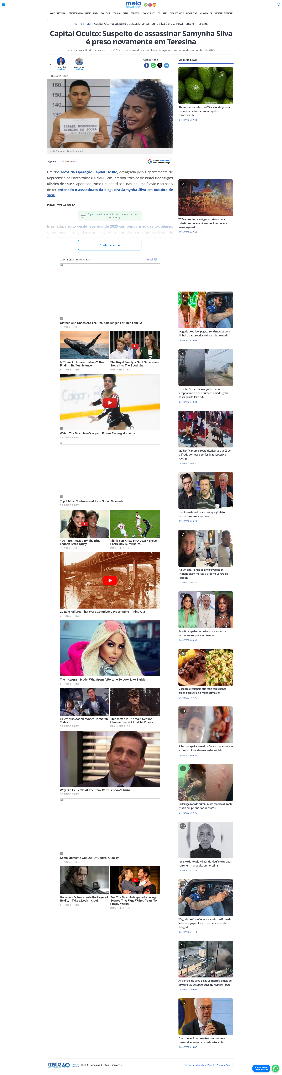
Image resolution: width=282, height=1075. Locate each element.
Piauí (125, 13)
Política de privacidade (195, 1065)
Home (52, 13)
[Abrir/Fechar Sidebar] (3, 4)
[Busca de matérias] (279, 5)
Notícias (62, 13)
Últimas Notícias (223, 13)
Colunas (162, 13)
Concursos (149, 13)
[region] (206, 152)
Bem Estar (191, 13)
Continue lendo (110, 245)
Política (105, 13)
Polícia (117, 13)
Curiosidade (92, 13)
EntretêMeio (76, 13)
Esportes (136, 13)
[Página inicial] (133, 4)
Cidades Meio (177, 13)
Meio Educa (205, 13)
